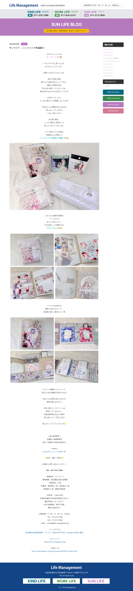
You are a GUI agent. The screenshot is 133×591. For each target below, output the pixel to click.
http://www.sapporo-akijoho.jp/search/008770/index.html (54, 551)
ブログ (24, 44)
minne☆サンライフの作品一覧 (54, 452)
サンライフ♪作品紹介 (112, 58)
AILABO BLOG (113, 111)
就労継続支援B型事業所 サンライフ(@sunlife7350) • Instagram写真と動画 (54, 532)
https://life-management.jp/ (54, 542)
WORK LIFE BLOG (113, 98)
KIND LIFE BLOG (113, 92)
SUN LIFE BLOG (113, 105)
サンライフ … (109, 49)
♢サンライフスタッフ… (113, 61)
